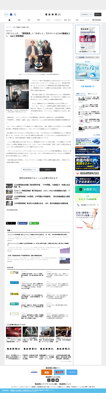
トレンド (87, 20)
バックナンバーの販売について (58, 386)
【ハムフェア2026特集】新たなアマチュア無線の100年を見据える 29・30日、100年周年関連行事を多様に (37, 234)
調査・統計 (67, 20)
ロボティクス (9, 27)
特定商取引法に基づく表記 (43, 386)
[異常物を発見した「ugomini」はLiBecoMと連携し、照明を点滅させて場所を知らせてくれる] (17, 94)
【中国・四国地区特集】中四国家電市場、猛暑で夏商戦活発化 (24, 255)
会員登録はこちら (86, 14)
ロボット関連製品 (16, 27)
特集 (77, 20)
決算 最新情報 (86, 86)
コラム (48, 20)
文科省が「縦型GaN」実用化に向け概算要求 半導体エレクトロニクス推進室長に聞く (32, 306)
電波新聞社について (65, 384)
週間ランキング (92, 94)
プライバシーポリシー (25, 386)
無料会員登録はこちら (29, 169)
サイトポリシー (14, 386)
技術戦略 (23, 27)
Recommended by (64, 361)
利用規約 (34, 386)
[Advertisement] (53, 5)
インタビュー (58, 20)
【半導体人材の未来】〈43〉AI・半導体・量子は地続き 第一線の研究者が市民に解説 (32, 275)
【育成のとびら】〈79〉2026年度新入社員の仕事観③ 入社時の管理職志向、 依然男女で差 (32, 297)
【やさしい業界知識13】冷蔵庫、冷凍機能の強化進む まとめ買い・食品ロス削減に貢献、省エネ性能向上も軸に (32, 316)
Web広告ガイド (74, 386)
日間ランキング (80, 94)
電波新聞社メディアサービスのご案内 (46, 384)
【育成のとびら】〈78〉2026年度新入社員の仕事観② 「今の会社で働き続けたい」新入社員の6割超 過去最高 (57, 297)
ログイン (97, 14)
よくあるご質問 (83, 386)
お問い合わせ (92, 386)
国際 (19, 20)
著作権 (68, 386)
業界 (38, 20)
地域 (28, 20)
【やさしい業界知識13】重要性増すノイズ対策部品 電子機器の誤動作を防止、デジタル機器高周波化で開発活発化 (57, 316)
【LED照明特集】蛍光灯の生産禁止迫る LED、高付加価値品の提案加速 (41, 203)
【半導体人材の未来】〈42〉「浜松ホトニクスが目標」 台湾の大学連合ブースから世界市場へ (57, 275)
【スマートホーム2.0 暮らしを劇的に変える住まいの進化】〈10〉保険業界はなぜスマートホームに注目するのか (57, 285)
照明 (28, 27)
